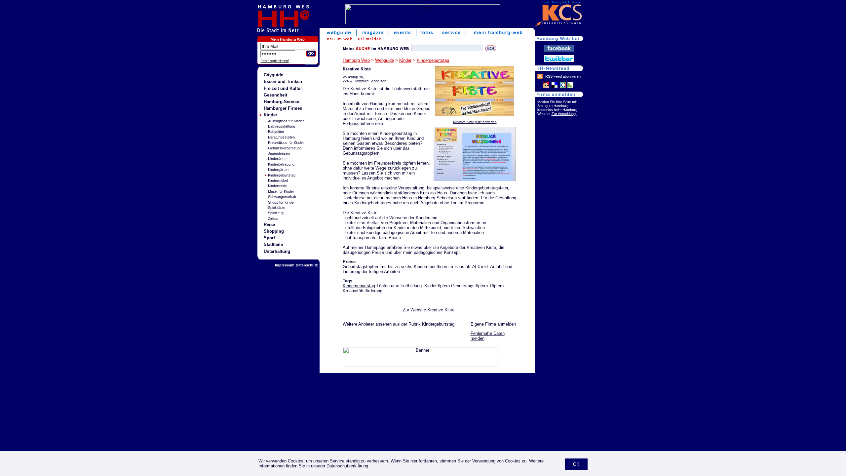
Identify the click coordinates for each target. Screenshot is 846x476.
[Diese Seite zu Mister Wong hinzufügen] (546, 86)
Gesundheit (275, 95)
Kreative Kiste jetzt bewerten (475, 122)
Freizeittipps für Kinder (286, 142)
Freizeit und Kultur (283, 88)
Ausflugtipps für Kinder (286, 121)
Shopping (274, 231)
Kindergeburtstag (281, 175)
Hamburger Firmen (283, 108)
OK (576, 464)
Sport (269, 237)
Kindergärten (278, 170)
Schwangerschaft (282, 197)
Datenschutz (307, 265)
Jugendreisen (279, 153)
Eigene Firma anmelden (493, 324)
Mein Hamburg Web (288, 39)
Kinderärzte (277, 159)
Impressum (284, 265)
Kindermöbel (278, 180)
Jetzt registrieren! (275, 61)
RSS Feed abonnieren (563, 76)
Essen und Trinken (283, 81)
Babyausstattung (281, 126)
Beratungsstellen (281, 137)
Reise (269, 224)
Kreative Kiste (440, 309)
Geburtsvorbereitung (284, 148)
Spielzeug (276, 213)
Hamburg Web (356, 60)
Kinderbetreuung (281, 164)
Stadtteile (273, 244)
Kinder (270, 114)
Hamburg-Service (281, 101)
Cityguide (273, 74)
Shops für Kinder (281, 202)
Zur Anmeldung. (564, 114)
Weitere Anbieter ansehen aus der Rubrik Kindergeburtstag (398, 324)
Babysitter (276, 132)
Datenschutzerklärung (347, 465)
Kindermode (277, 186)
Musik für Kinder (281, 191)
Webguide (384, 60)
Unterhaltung (277, 251)
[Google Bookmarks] (563, 86)
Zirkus (273, 218)
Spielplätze (276, 208)
